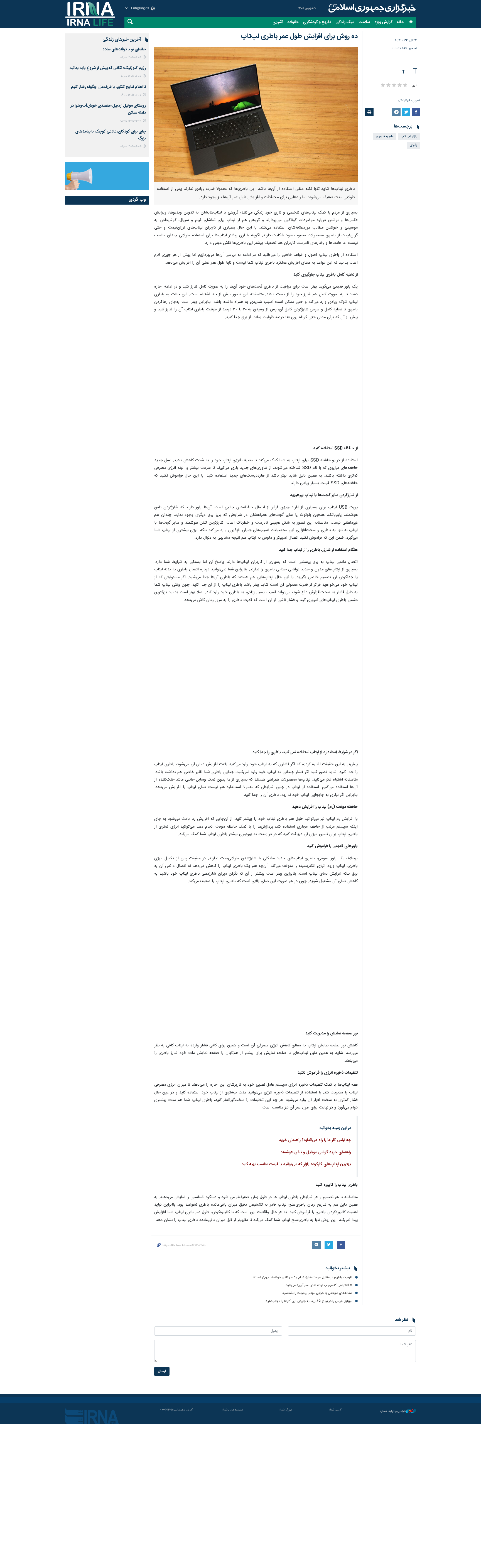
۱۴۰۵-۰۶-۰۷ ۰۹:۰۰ (131, 95)
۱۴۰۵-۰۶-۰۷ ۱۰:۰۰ (131, 76)
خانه (400, 22)
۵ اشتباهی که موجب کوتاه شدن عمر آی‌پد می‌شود (319, 1285)
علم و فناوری (385, 136)
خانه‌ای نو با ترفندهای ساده (124, 49)
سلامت (364, 22)
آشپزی (278, 22)
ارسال (162, 1371)
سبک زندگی (344, 22)
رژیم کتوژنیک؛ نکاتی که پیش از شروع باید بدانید (108, 68)
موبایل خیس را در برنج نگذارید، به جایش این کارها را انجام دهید (309, 1301)
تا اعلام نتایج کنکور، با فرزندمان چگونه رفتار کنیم (108, 87)
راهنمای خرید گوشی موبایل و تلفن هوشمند (316, 1152)
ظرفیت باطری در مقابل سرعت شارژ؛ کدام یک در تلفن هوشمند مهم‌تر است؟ (302, 1277)
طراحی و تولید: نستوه (393, 1411)
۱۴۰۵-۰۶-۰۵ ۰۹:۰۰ (130, 146)
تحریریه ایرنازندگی (409, 100)
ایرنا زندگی (371, 8)
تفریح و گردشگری (317, 22)
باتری (413, 145)
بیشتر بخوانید (337, 1268)
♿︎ (469, 1530)
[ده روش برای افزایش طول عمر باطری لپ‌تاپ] (256, 114)
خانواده (292, 22)
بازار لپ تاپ (409, 136)
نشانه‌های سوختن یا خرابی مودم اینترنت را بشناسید (317, 1293)
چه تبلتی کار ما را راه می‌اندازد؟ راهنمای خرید (315, 1140)
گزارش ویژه (383, 22)
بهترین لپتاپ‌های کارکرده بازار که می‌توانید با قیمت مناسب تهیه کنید (296, 1164)
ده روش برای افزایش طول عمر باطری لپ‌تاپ (299, 36)
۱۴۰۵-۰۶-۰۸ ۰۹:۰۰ (130, 57)
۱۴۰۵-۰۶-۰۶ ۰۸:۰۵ (130, 121)
